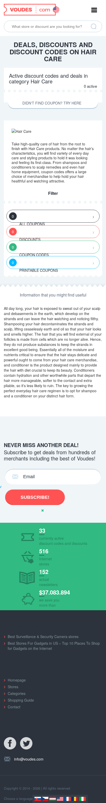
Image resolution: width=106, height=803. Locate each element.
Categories (16, 693)
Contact (14, 706)
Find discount (93, 26)
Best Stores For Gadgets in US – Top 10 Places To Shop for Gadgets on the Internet (54, 646)
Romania (75, 799)
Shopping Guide (21, 700)
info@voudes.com (28, 759)
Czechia (45, 799)
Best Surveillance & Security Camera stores (43, 636)
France (67, 799)
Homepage (17, 680)
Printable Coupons (35, 264)
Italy (82, 799)
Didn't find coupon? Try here (51, 103)
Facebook (10, 743)
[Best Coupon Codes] (31, 9)
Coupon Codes (30, 249)
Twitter (26, 743)
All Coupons (28, 218)
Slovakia (37, 799)
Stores (13, 686)
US (60, 799)
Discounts (26, 233)
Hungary (52, 799)
